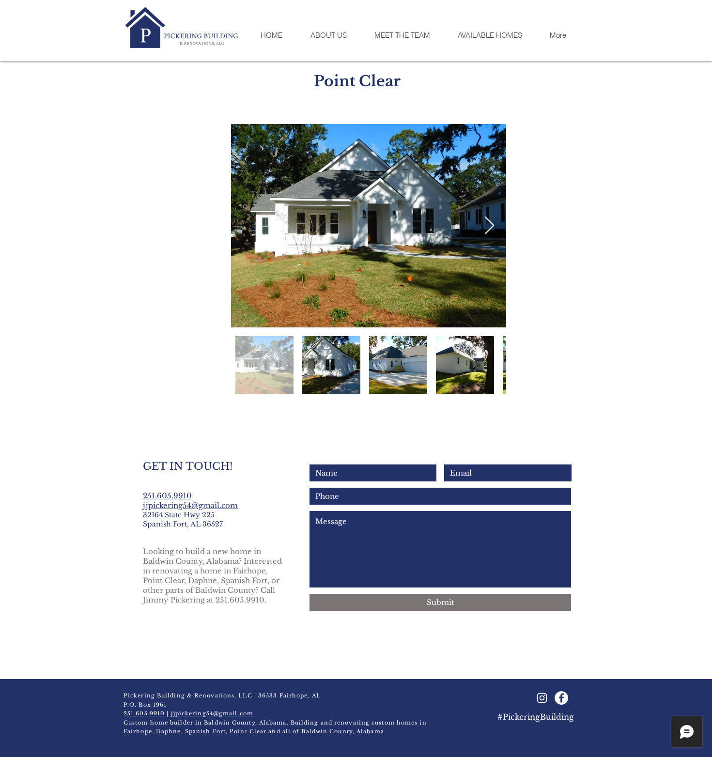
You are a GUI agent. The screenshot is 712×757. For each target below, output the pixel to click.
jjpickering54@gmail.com (190, 505)
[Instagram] (542, 698)
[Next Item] (489, 225)
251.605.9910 (144, 713)
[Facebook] (561, 698)
